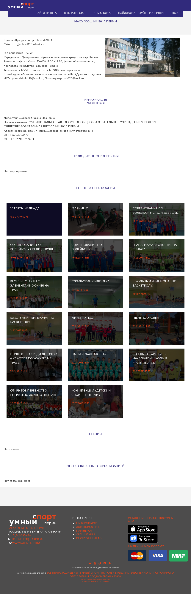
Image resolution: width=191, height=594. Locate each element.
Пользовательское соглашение (95, 582)
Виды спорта (101, 13)
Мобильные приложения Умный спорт (152, 519)
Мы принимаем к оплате (146, 546)
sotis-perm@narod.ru (27, 539)
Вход (175, 13)
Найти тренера (46, 13)
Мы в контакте (86, 523)
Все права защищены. (62, 573)
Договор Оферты (88, 527)
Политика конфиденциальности (95, 579)
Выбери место (74, 13)
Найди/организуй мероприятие (141, 13)
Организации (86, 534)
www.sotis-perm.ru (26, 543)
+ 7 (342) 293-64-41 (21, 535)
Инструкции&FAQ (88, 538)
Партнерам (84, 531)
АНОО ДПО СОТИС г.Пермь (26, 528)
